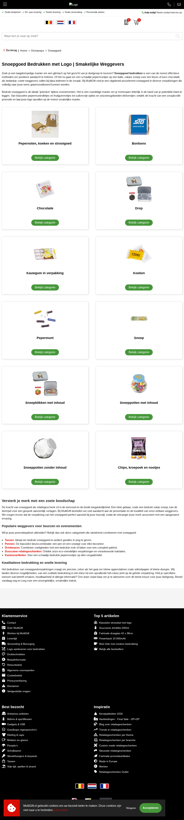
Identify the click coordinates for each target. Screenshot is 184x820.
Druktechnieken (16, 654)
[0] (125, 22)
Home (23, 50)
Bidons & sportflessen (19, 719)
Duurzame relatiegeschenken (23, 551)
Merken (103, 766)
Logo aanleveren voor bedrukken (26, 649)
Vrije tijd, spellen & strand (21, 766)
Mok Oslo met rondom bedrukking (118, 643)
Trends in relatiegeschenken (115, 729)
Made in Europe (108, 761)
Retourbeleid (14, 664)
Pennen (9, 543)
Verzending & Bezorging (20, 643)
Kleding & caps (15, 734)
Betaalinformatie (16, 659)
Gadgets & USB (16, 724)
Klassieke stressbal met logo (115, 622)
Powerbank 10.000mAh (112, 638)
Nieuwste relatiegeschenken (115, 750)
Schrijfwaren (14, 750)
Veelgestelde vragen (18, 691)
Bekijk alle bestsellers (111, 649)
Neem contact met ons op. (163, 12)
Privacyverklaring (17, 680)
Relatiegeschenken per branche (117, 740)
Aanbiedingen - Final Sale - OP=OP (119, 719)
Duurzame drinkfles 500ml (114, 627)
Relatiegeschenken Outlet (113, 771)
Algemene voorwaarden (20, 670)
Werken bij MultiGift (18, 633)
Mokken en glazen (17, 740)
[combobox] (88, 36)
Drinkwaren (12, 547)
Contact (11, 622)
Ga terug (11, 50)
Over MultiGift (15, 627)
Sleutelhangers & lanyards (22, 756)
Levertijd (12, 638)
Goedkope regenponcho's (22, 729)
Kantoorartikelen (15, 555)
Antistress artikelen (18, 713)
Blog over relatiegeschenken (115, 724)
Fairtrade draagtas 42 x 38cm (116, 633)
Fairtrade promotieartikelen (114, 756)
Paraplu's (12, 745)
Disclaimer (13, 686)
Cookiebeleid (14, 675)
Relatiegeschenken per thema (116, 734)
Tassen (9, 540)
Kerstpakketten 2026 (111, 713)
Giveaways (37, 50)
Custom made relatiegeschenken (118, 745)
